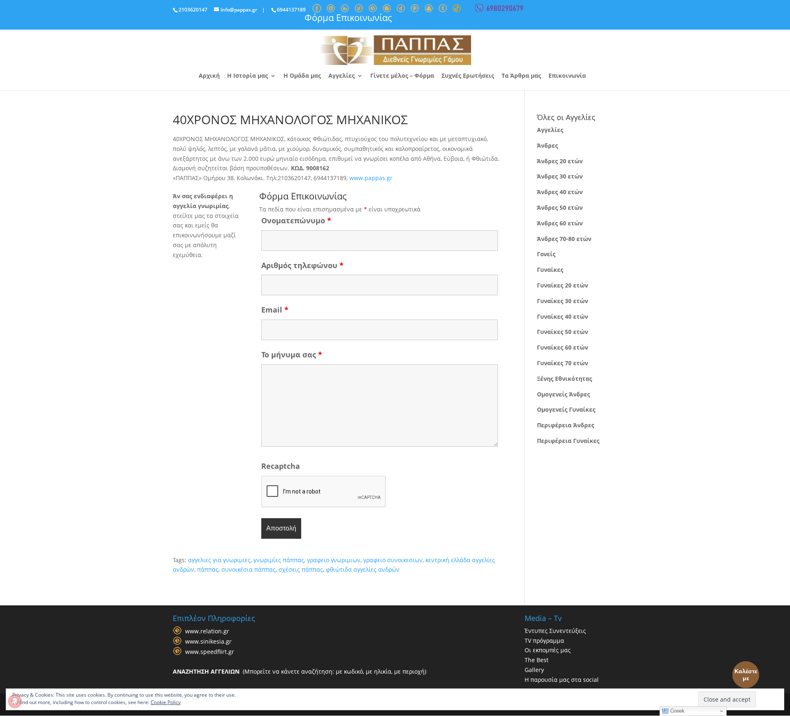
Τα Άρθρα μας (521, 76)
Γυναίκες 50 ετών (562, 332)
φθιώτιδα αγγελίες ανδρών (363, 569)
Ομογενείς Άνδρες (563, 394)
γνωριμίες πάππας (278, 560)
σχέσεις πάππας (301, 569)
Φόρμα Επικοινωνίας (348, 17)
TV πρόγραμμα (544, 640)
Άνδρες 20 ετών (560, 161)
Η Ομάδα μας (302, 76)
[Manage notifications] (14, 701)
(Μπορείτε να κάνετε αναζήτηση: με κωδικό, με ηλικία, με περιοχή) (299, 671)
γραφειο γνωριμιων (333, 560)
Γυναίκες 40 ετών (562, 316)
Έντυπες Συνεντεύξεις (555, 631)
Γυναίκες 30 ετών (562, 301)
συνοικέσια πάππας (248, 569)
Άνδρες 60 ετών (560, 223)
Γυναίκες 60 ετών (562, 347)
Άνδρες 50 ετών (560, 207)
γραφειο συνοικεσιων (393, 560)
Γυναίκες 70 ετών (562, 363)
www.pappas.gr (371, 178)
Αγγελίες (341, 76)
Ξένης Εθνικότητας (564, 378)
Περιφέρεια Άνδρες (565, 425)
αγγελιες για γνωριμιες (219, 560)
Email (274, 310)
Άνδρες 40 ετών (560, 192)
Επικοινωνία (567, 76)
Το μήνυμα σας (291, 354)
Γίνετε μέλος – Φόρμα (402, 76)
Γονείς (546, 254)
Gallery (534, 670)
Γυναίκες (550, 269)
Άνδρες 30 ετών (560, 176)
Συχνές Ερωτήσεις (467, 76)
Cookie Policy (166, 702)
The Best (536, 660)
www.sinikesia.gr (208, 641)
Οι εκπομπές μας (548, 650)
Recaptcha (280, 466)
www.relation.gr (207, 631)
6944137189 (291, 9)
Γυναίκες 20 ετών (562, 285)
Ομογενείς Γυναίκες (566, 409)
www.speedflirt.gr (209, 652)
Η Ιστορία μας (247, 76)
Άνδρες (547, 145)
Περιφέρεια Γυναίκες (568, 441)
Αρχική (209, 76)
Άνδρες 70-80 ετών (564, 239)
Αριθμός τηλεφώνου (302, 265)
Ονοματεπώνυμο (296, 220)
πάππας (207, 569)
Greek (677, 711)
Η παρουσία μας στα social (562, 680)
